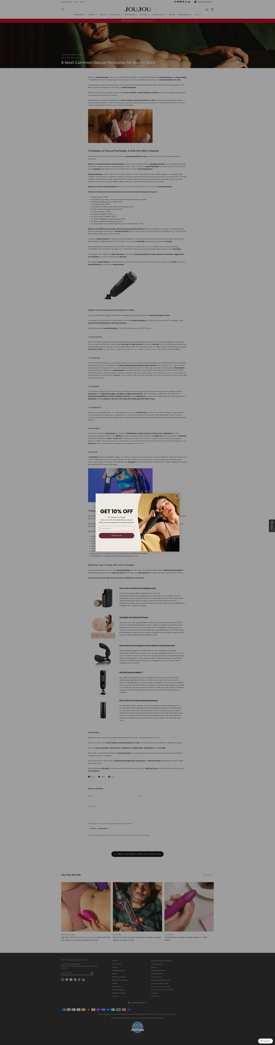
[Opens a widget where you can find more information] (265, 1041)
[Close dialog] (177, 496)
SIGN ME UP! (117, 536)
